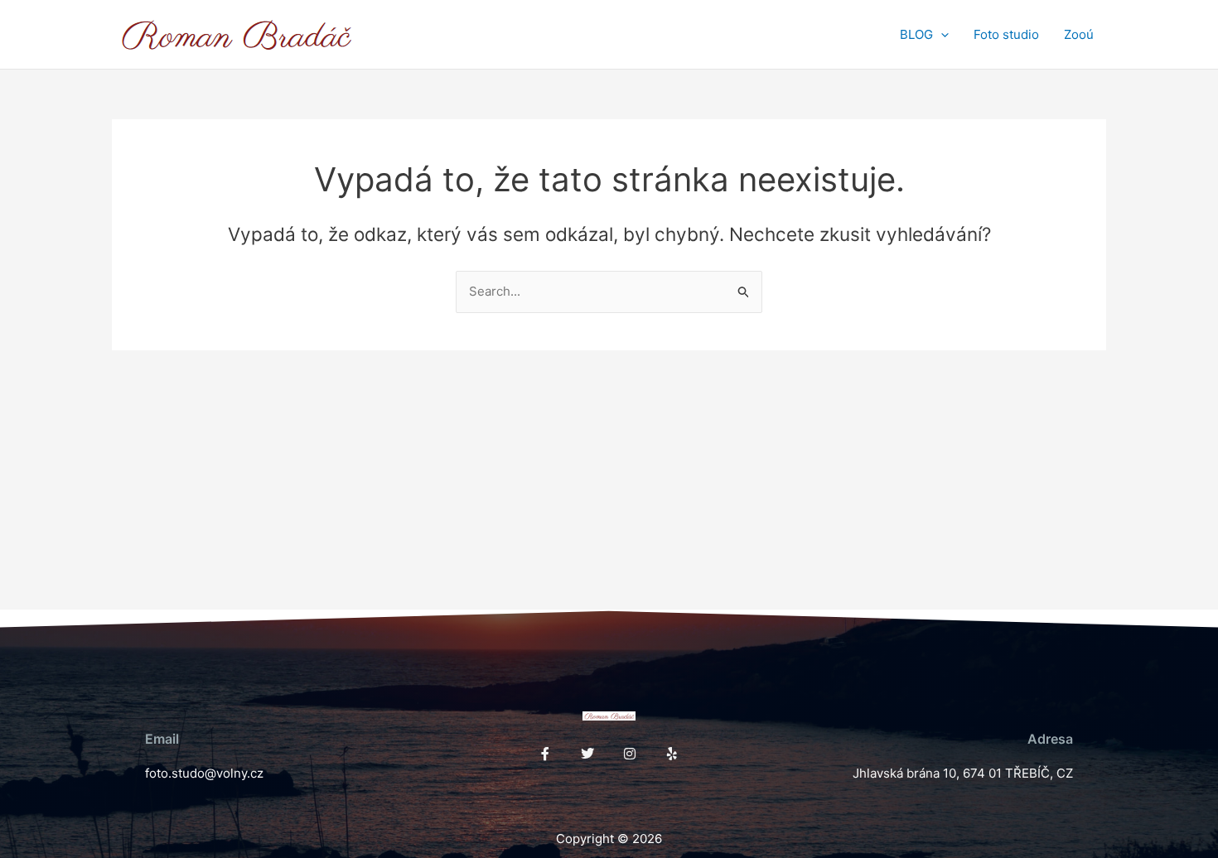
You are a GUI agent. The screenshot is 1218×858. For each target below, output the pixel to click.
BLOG (916, 34)
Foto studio (1006, 34)
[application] (941, 35)
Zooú (1079, 34)
